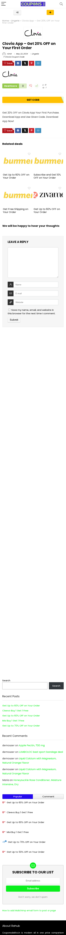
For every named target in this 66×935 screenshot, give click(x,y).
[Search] (61, 4)
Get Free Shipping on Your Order (15, 210)
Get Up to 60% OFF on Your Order (16, 176)
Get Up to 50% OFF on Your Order (25, 851)
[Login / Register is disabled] (17, 12)
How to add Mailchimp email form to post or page (29, 910)
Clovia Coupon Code (14, 57)
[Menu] (3, 4)
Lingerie (15, 20)
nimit (9, 53)
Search (6, 680)
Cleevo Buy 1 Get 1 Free (15, 710)
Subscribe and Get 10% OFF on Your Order (47, 176)
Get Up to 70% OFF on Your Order (21, 725)
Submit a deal (50, 12)
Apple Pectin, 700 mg (32, 745)
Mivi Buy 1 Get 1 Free (13, 720)
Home (5, 20)
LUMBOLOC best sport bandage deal (41, 752)
